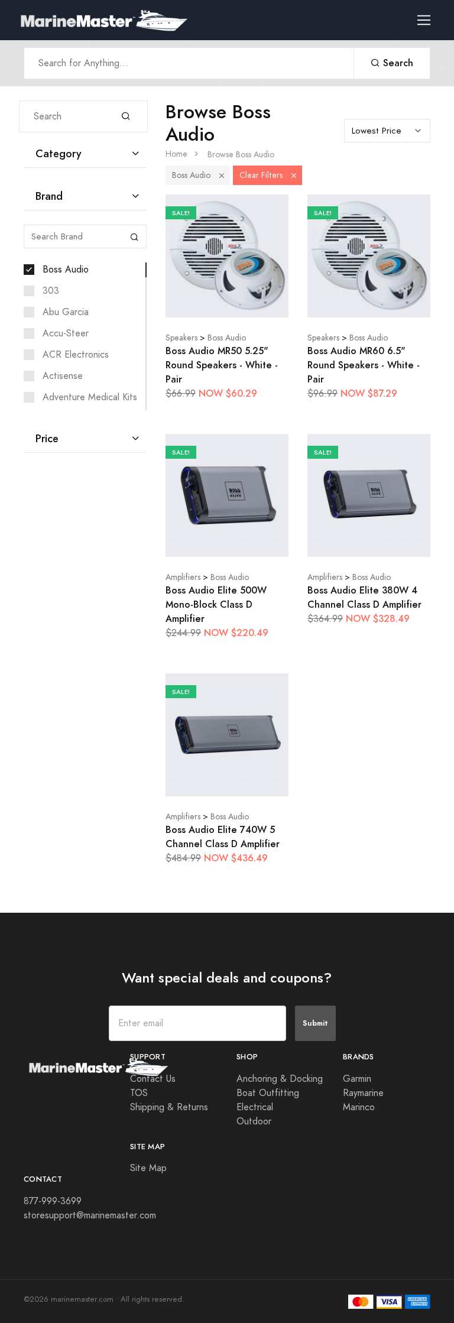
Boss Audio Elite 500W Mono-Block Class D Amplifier (216, 604)
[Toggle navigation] (428, 20)
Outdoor (253, 1121)
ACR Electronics (76, 354)
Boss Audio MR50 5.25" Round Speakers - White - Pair (222, 365)
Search (396, 63)
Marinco (359, 1107)
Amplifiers (183, 577)
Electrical (254, 1107)
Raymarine (363, 1093)
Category (58, 153)
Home (176, 154)
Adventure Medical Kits (90, 397)
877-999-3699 (53, 1201)
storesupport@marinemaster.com (90, 1215)
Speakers (181, 337)
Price (47, 438)
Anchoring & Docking (279, 1078)
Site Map (148, 1168)
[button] (222, 175)
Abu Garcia (66, 312)
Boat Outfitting (267, 1093)
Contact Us (153, 1078)
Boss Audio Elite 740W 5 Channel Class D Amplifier (223, 837)
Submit (315, 1023)
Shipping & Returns (169, 1107)
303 (51, 290)
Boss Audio (66, 269)
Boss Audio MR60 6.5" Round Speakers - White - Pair (363, 365)
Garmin (357, 1078)
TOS (139, 1093)
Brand (49, 196)
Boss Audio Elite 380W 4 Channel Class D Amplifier (364, 597)
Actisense (63, 375)
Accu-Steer (66, 333)
